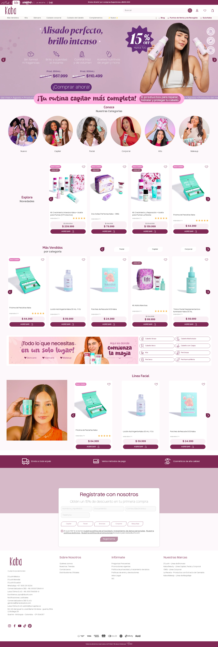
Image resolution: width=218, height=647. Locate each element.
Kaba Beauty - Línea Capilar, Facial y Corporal (182, 566)
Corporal (126, 151)
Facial (92, 151)
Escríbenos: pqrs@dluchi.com (20, 595)
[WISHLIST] (205, 10)
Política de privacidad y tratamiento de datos (130, 569)
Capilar (57, 151)
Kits (160, 151)
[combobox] (157, 10)
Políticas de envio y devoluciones (125, 573)
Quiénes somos (66, 564)
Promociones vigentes (121, 566)
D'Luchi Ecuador (14, 583)
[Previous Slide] (3, 60)
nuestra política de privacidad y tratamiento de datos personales (114, 531)
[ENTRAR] (197, 10)
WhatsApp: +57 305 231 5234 (20, 586)
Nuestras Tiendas (67, 566)
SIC (113, 579)
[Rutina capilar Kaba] (109, 99)
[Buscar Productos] (190, 10)
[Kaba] (73, 351)
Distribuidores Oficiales (69, 573)
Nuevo (23, 151)
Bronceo (102, 524)
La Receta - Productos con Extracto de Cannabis (184, 573)
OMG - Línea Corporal (172, 569)
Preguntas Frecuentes (121, 564)
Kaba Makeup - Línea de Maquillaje (177, 576)
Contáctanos (65, 569)
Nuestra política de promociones (97, 533)
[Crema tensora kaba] (37, 410)
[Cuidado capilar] (58, 146)
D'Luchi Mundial (14, 580)
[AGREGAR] (68, 231)
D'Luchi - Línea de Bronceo (174, 564)
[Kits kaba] (160, 146)
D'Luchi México (14, 577)
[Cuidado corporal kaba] (126, 146)
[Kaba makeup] (194, 146)
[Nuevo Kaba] (23, 146)
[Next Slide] (214, 60)
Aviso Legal (116, 576)
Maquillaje (135, 524)
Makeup (194, 151)
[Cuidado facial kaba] (92, 146)
